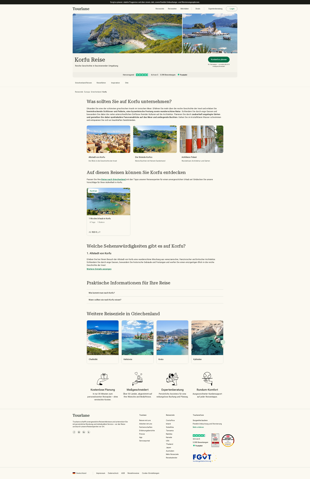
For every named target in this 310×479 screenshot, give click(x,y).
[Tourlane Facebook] (74, 432)
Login (232, 9)
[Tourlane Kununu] (88, 432)
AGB (123, 473)
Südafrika (170, 427)
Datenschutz (113, 473)
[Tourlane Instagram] (79, 432)
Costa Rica (170, 420)
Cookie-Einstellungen (150, 473)
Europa (87, 92)
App (140, 437)
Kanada (169, 437)
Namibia (169, 434)
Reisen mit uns (145, 420)
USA (167, 441)
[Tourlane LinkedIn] (83, 432)
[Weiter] (222, 342)
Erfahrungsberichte (147, 431)
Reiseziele (79, 92)
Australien (170, 451)
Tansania (170, 431)
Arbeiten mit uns (145, 424)
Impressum (100, 473)
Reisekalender (171, 458)
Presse (142, 434)
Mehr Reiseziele (172, 454)
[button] (81, 8)
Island (168, 424)
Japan (168, 447)
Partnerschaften (145, 427)
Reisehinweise (133, 473)
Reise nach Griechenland (113, 179)
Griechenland (96, 92)
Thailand (169, 444)
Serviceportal (144, 441)
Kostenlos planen (219, 59)
